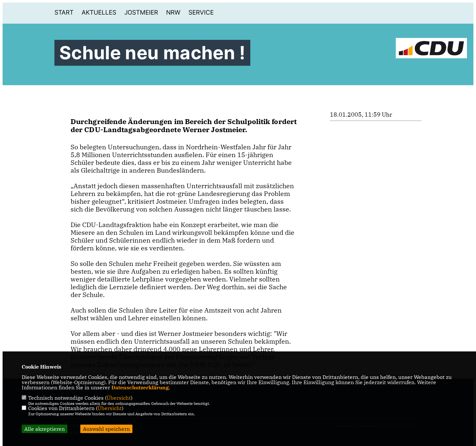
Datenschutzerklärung (140, 387)
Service (201, 12)
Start (64, 12)
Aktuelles (99, 12)
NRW (173, 12)
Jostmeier (141, 12)
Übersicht (119, 398)
